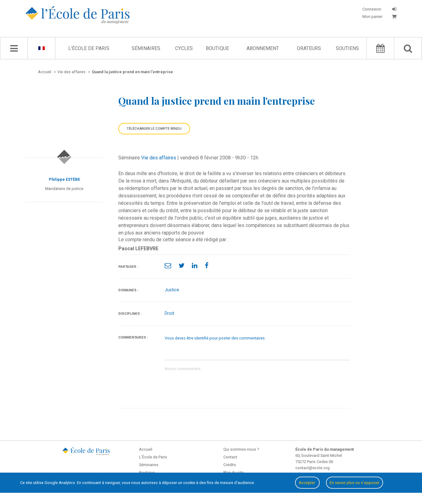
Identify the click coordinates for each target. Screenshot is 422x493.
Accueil (145, 449)
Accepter (307, 482)
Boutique (217, 48)
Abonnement (263, 48)
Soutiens (347, 48)
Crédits (229, 464)
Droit (169, 313)
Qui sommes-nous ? (241, 449)
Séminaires (146, 48)
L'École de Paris (88, 48)
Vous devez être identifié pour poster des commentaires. (215, 338)
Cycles (184, 48)
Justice (172, 290)
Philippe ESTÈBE (64, 179)
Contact (230, 457)
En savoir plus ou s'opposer (354, 482)
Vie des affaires (158, 158)
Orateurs (309, 48)
